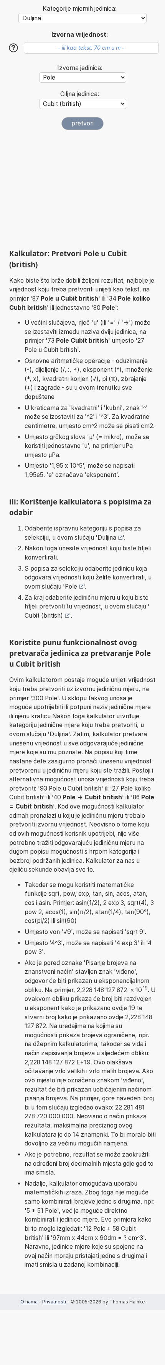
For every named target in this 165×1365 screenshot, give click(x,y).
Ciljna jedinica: (79, 94)
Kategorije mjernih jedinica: (80, 8)
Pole (71, 586)
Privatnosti (54, 1302)
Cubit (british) (44, 615)
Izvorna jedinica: (79, 68)
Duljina (106, 537)
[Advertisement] (82, 189)
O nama (29, 1302)
